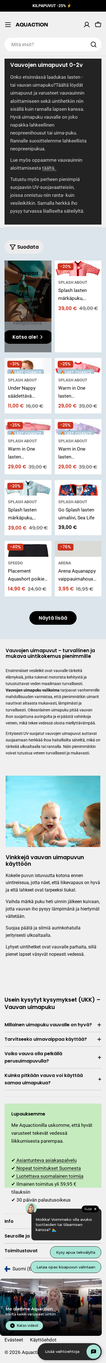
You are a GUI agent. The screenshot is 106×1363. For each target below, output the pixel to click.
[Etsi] (93, 44)
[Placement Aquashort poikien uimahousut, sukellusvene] (28, 548)
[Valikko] (8, 24)
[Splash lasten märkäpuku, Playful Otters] (28, 488)
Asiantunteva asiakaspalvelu (46, 1160)
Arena (64, 563)
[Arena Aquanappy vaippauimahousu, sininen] (78, 548)
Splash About (72, 282)
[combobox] (53, 44)
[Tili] (86, 24)
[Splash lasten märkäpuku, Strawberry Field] (78, 268)
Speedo (15, 563)
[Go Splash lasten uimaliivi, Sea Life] (78, 488)
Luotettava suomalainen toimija (49, 1176)
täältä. (49, 168)
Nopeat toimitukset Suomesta (48, 1168)
